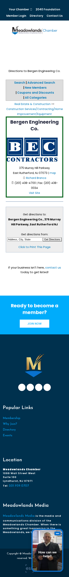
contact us (53, 267)
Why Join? (10, 424)
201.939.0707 (19, 485)
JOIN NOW (34, 324)
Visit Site (34, 193)
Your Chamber (19, 9)
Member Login (16, 16)
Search (19, 83)
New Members (36, 88)
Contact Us (55, 16)
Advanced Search (41, 83)
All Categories (36, 98)
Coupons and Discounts (35, 93)
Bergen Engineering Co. (34, 125)
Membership (11, 418)
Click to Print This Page (34, 247)
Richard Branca (36, 178)
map (53, 173)
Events (7, 435)
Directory (36, 16)
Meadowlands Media (19, 515)
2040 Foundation (48, 9)
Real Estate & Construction (33, 104)
